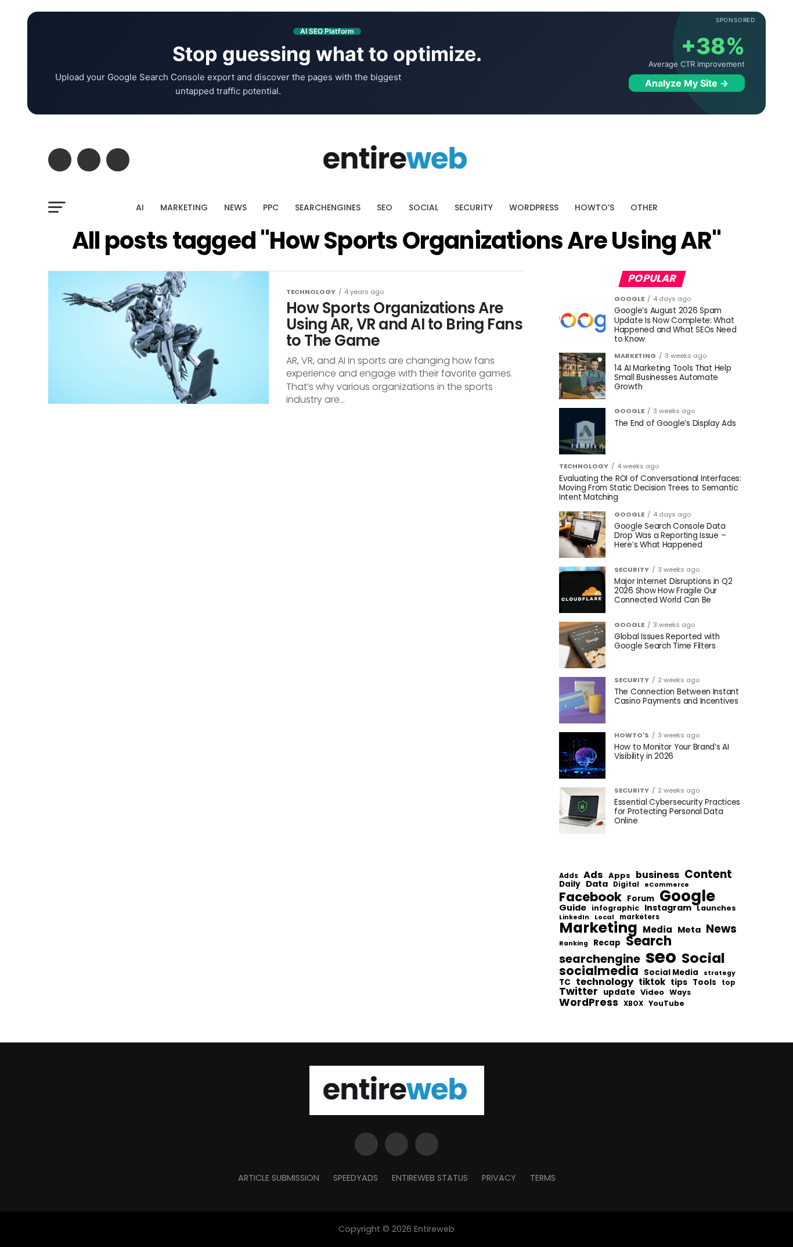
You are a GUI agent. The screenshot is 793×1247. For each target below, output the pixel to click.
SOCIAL (423, 207)
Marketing (598, 928)
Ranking (573, 944)
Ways (680, 992)
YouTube (666, 1004)
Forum (640, 899)
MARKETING (184, 207)
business (657, 875)
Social (703, 958)
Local (604, 917)
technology (604, 982)
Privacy (499, 1178)
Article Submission (278, 1178)
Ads (593, 875)
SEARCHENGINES (328, 207)
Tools (704, 982)
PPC (271, 207)
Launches (716, 908)
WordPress (588, 1002)
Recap (607, 943)
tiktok (652, 982)
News (721, 929)
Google (687, 896)
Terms (543, 1178)
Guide (572, 908)
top (729, 982)
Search (649, 941)
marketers (639, 917)
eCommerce (666, 885)
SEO (384, 207)
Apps (619, 876)
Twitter (578, 992)
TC (565, 983)
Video (652, 993)
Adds (568, 876)
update (619, 992)
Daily (570, 884)
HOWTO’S (594, 207)
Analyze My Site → (687, 83)
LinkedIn (574, 918)
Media (657, 929)
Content (708, 874)
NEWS (235, 207)
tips (679, 983)
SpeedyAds (355, 1178)
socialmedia (599, 971)
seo (661, 956)
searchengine (599, 959)
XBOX (633, 1004)
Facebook (590, 897)
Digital (626, 884)
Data (597, 884)
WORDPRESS (533, 207)
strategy (720, 973)
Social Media (671, 972)
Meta (689, 930)
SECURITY (474, 207)
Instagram (667, 908)
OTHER (644, 207)
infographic (615, 908)
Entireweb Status (430, 1178)
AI (140, 207)
